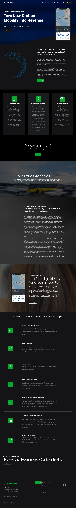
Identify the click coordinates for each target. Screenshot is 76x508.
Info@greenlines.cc (14, 489)
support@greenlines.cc (13, 491)
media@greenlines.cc (14, 492)
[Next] (69, 179)
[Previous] (6, 179)
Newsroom (29, 498)
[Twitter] (65, 485)
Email (42, 485)
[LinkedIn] (63, 485)
